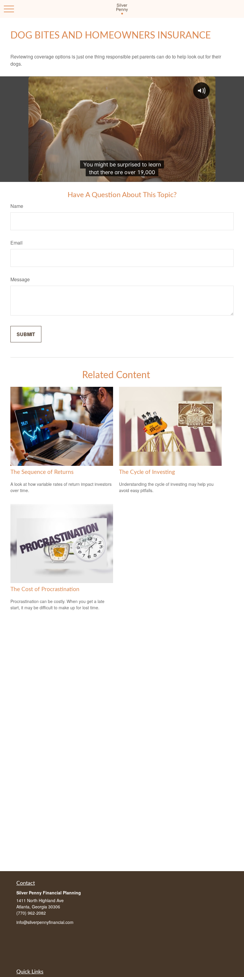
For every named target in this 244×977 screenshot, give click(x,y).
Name (16, 205)
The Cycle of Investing (147, 472)
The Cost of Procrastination (44, 589)
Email (16, 242)
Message (20, 279)
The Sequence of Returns (41, 472)
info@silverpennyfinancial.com (44, 922)
